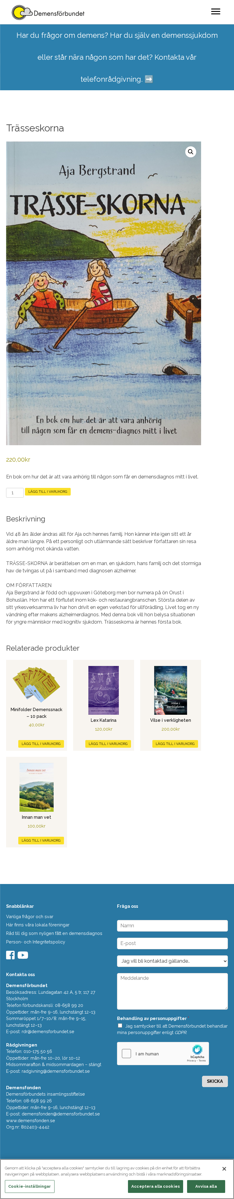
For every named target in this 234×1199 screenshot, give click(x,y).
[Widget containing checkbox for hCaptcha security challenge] (163, 1053)
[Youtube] (23, 957)
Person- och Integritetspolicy (35, 941)
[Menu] (215, 11)
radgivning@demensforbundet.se (56, 1071)
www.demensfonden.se (30, 1120)
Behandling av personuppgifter (153, 1018)
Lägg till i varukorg (47, 491)
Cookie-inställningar (29, 1186)
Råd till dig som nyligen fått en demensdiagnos (54, 933)
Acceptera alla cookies (155, 1186)
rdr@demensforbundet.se (48, 1031)
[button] (190, 151)
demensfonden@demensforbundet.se (61, 1113)
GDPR (180, 1032)
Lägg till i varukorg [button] (41, 744)
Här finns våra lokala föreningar (37, 924)
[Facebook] (11, 957)
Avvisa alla (206, 1186)
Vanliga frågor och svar (29, 916)
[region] (117, 1179)
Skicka (215, 1081)
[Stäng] (224, 1169)
